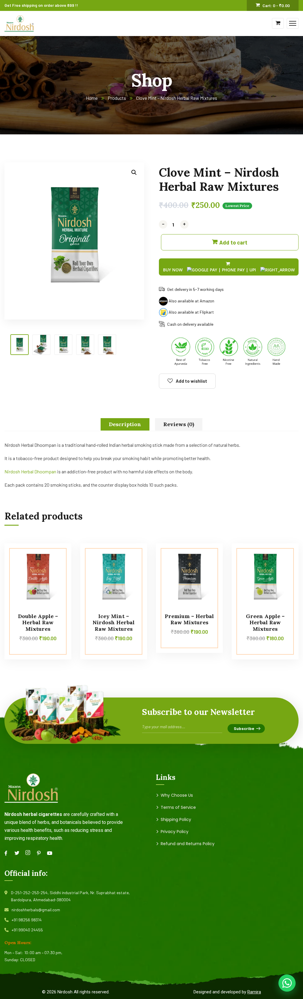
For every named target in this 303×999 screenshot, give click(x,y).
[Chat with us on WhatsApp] (287, 983)
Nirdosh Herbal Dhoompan (30, 471)
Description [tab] (125, 424)
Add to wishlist (191, 381)
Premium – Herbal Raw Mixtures (189, 619)
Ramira (254, 992)
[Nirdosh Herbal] (19, 22)
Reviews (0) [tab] (178, 424)
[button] (134, 172)
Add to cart (233, 242)
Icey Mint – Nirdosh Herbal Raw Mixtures (114, 622)
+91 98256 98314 (27, 919)
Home (92, 98)
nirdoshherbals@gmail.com (36, 909)
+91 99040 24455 (27, 929)
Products (117, 98)
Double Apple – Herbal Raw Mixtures (38, 622)
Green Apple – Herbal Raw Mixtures (265, 622)
